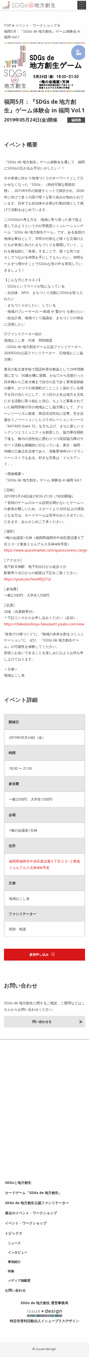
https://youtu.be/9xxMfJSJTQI (27, 579)
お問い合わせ (15, 1290)
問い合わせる (42, 1021)
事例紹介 (14, 1261)
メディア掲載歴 (19, 1280)
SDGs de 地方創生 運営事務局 (44, 1302)
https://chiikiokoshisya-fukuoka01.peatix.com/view (44, 624)
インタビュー (17, 1252)
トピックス (13, 1233)
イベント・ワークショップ (25, 1223)
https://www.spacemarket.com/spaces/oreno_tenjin (45, 550)
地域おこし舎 (19, 898)
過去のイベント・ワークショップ (31, 1213)
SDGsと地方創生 (18, 1182)
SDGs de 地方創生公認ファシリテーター (37, 1202)
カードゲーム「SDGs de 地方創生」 (33, 1192)
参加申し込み (39, 954)
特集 (11, 1271)
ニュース (14, 1243)
